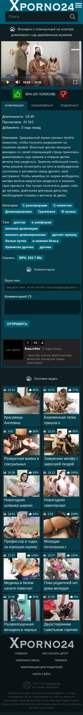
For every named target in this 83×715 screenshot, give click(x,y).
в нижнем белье (46, 241)
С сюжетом (62, 205)
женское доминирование (25, 234)
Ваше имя (12, 280)
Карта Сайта (41, 674)
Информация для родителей (41, 667)
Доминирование (18, 211)
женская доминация (21, 228)
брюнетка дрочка (19, 247)
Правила (61, 660)
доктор (19, 222)
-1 (42, 342)
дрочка (45, 247)
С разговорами (35, 205)
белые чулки (15, 241)
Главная (21, 653)
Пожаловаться (42, 105)
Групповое (46, 211)
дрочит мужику (64, 234)
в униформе (41, 222)
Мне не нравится (63, 94)
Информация (14, 105)
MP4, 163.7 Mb (30, 258)
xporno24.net (52, 683)
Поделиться (69, 105)
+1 (35, 342)
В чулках (69, 211)
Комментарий (16, 296)
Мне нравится (17, 94)
